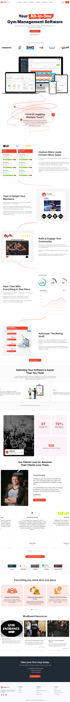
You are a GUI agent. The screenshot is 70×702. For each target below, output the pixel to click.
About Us (38, 688)
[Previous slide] (17, 405)
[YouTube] (6, 695)
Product (20, 688)
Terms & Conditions (57, 690)
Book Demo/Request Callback (41, 690)
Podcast (37, 692)
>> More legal (56, 694)
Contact (50, 2)
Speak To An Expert (34, 34)
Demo (67, 2)
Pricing (25, 2)
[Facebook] (1, 695)
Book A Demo (36, 31)
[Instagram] (3, 695)
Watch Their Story (38, 500)
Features (20, 690)
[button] (29, 609)
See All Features (34, 360)
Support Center (39, 694)
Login (63, 2)
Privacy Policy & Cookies (58, 692)
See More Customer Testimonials (34, 556)
